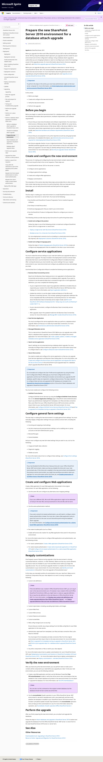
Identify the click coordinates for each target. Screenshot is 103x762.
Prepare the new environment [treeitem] (11, 136)
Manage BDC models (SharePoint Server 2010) (63, 315)
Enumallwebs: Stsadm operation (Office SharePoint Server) (54, 706)
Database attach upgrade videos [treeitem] (11, 147)
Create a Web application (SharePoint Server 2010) (58, 543)
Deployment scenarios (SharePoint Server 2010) (52, 238)
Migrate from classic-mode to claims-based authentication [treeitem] (11, 181)
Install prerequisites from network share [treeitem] (10, 60)
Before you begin (89, 28)
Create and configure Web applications (91, 41)
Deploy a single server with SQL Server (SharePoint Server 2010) (48, 230)
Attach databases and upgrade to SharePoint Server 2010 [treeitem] (12, 141)
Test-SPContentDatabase (66, 680)
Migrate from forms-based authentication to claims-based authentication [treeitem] (12, 175)
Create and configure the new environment (92, 30)
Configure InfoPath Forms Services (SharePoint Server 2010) (55, 407)
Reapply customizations (91, 44)
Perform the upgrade (90, 48)
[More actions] (76, 25)
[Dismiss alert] (100, 3)
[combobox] (10, 27)
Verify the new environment (92, 46)
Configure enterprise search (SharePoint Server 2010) (58, 349)
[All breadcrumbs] (27, 25)
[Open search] (95, 13)
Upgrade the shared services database (38, 383)
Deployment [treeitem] (7, 54)
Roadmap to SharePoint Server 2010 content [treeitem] (10, 34)
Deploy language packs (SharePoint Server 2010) (53, 245)
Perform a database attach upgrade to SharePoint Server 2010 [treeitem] (12, 126)
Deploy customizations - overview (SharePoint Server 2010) (55, 658)
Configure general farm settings (91, 38)
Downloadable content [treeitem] (8, 37)
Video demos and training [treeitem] (9, 199)
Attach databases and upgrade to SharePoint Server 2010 (52, 719)
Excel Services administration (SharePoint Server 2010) (53, 326)
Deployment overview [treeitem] (9, 57)
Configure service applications (92, 35)
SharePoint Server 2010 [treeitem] (9, 30)
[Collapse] (18, 24)
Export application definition (58, 290)
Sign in (99, 13)
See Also (87, 50)
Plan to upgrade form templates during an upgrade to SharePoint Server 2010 (53, 641)
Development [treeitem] (6, 48)
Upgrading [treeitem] (8, 92)
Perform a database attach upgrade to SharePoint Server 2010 (45, 25)
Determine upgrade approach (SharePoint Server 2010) (49, 64)
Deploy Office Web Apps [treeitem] (10, 186)
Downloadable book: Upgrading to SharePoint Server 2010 (42, 736)
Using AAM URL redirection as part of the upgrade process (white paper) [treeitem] (11, 167)
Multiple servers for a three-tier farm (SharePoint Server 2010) (47, 233)
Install (86, 33)
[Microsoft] (3, 13)
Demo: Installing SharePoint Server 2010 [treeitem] (11, 65)
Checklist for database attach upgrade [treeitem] (12, 131)
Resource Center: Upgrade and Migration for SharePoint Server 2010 (45, 738)
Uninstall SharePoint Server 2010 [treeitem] (11, 78)
